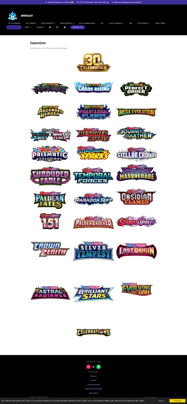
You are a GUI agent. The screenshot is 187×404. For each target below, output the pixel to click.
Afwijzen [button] (161, 401)
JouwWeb (154, 397)
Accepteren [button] (177, 401)
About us (93, 376)
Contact (93, 380)
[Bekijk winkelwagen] (65, 27)
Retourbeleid (93, 393)
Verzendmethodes (93, 384)
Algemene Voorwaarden (93, 389)
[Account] (50, 27)
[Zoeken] (57, 27)
